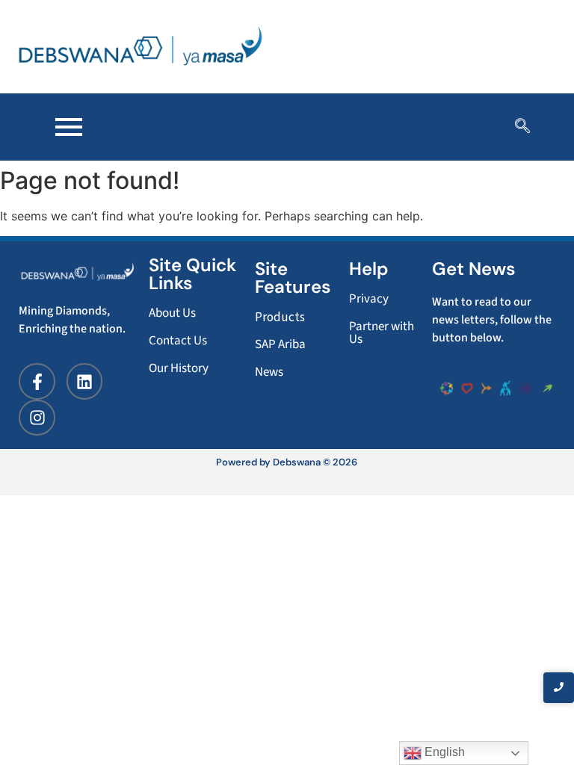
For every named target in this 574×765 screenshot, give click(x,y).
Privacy (369, 299)
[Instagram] (37, 418)
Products (280, 317)
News (269, 372)
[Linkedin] (84, 381)
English (443, 752)
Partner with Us (381, 333)
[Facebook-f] (37, 381)
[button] (522, 127)
